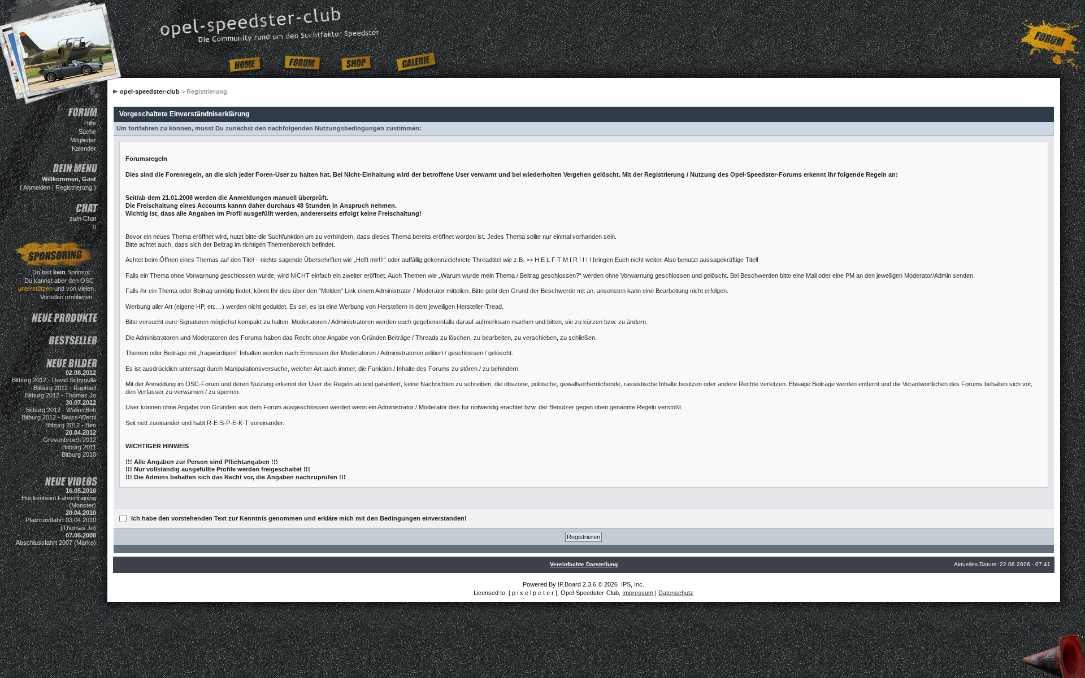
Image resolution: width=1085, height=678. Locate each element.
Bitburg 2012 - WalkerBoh (61, 409)
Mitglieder (83, 140)
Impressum (637, 592)
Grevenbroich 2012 (69, 439)
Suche (87, 131)
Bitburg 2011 (79, 447)
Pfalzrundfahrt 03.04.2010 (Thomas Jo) (60, 524)
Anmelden (36, 187)
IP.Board (569, 584)
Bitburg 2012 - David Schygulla (54, 380)
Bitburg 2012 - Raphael (64, 387)
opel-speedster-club (150, 91)
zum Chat (83, 218)
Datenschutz (675, 592)
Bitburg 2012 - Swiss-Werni (58, 417)
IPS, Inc (632, 584)
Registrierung (73, 187)
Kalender (84, 148)
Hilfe (90, 123)
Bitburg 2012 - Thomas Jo (60, 395)
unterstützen (35, 288)
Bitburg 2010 (79, 454)
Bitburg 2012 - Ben (70, 425)
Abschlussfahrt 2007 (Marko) (56, 542)
